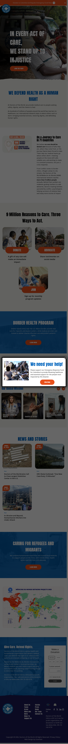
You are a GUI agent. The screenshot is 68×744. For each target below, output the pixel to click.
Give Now (47, 382)
